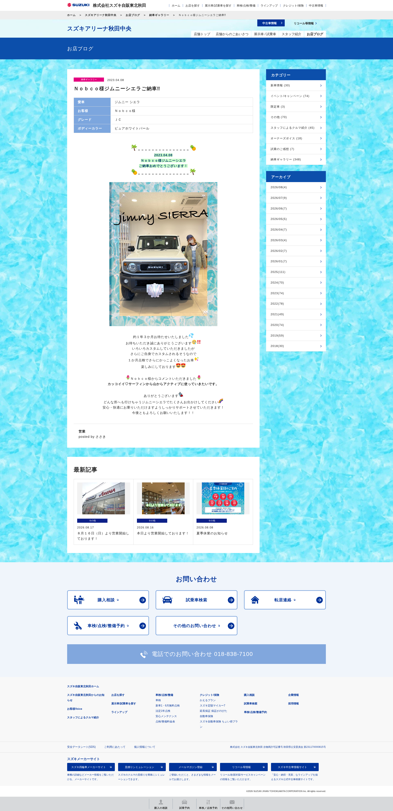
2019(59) (277, 335)
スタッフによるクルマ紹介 (83, 717)
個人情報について (144, 746)
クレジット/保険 (293, 5)
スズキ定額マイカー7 (212, 705)
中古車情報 (316, 5)
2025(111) (278, 272)
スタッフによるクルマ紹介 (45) (293, 127)
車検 (158, 700)
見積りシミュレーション (139, 767)
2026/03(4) (279, 240)
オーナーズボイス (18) (286, 138)
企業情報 (293, 694)
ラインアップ (269, 5)
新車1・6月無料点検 (168, 705)
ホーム (176, 5)
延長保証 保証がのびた (213, 710)
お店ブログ (133, 15)
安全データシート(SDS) (81, 746)
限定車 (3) (278, 106)
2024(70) (277, 282)
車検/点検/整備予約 (255, 712)
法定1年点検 (163, 710)
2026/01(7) (279, 261)
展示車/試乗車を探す (218, 5)
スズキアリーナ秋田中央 (100, 15)
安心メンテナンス (166, 716)
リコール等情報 (241, 767)
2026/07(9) (279, 197)
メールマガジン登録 (190, 767)
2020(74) (277, 325)
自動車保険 (206, 716)
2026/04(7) (279, 229)
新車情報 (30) (280, 85)
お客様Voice (74, 708)
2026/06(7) (279, 208)
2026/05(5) (279, 219)
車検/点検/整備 (246, 5)
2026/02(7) (279, 250)
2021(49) (277, 314)
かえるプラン (208, 700)
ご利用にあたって (114, 746)
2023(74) (277, 293)
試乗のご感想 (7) (282, 149)
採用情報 (293, 703)
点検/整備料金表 (165, 721)
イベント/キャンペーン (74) (290, 96)
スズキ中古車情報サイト (292, 767)
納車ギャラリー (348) (286, 159)
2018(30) (277, 346)
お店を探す (192, 5)
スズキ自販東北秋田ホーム (83, 686)
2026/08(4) (279, 187)
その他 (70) (279, 117)
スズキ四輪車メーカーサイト (88, 767)
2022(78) (277, 303)
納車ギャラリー (159, 15)
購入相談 (249, 694)
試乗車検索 (250, 703)
